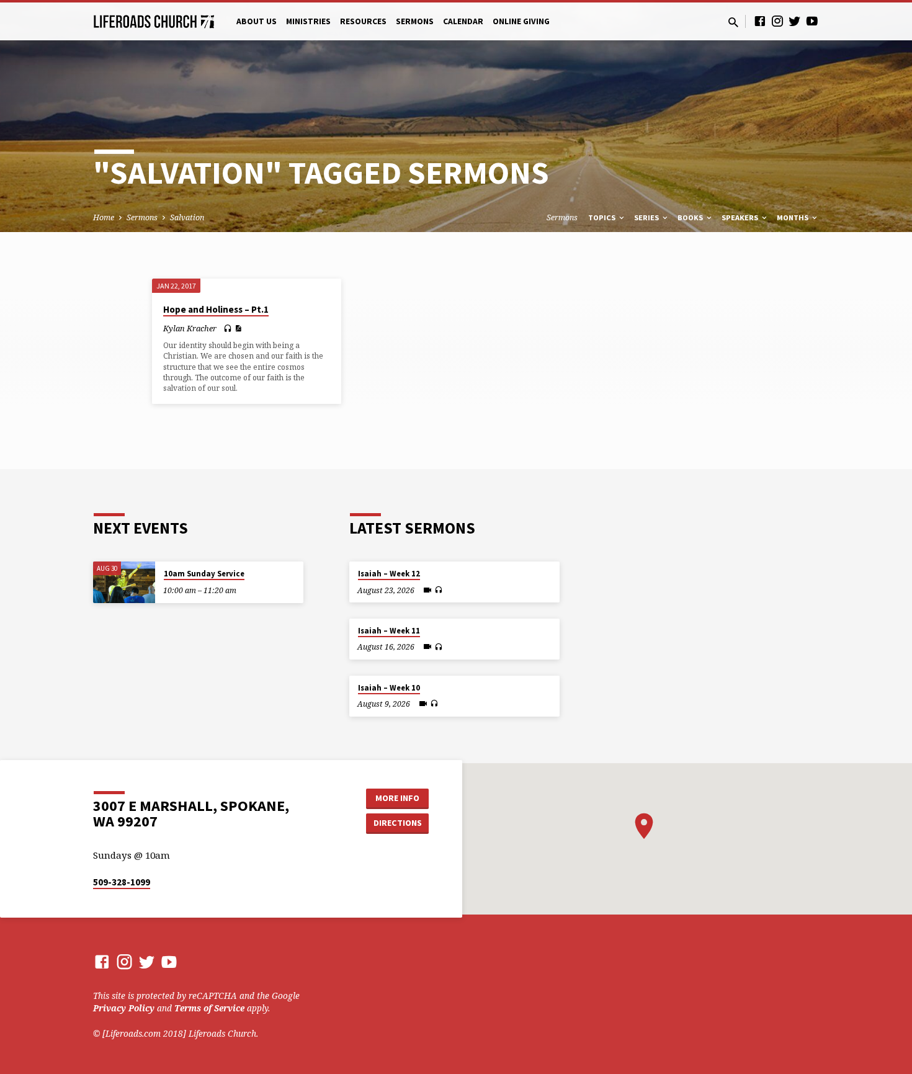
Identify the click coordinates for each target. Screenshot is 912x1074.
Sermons (415, 21)
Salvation (187, 217)
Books (691, 217)
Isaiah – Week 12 (389, 573)
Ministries (308, 21)
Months (793, 217)
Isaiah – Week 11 (389, 630)
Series (647, 217)
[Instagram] (777, 21)
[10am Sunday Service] (124, 582)
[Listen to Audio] (227, 328)
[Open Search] (733, 22)
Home (103, 217)
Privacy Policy (123, 1008)
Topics (602, 217)
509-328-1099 (121, 882)
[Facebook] (760, 21)
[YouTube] (812, 21)
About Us (256, 21)
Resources (363, 21)
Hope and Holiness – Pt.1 (216, 309)
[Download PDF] (238, 328)
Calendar (463, 21)
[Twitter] (795, 21)
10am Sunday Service (204, 573)
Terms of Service (209, 1008)
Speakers (741, 217)
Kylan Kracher (190, 328)
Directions (397, 822)
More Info (397, 797)
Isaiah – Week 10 (389, 687)
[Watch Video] (427, 590)
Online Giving (521, 21)
